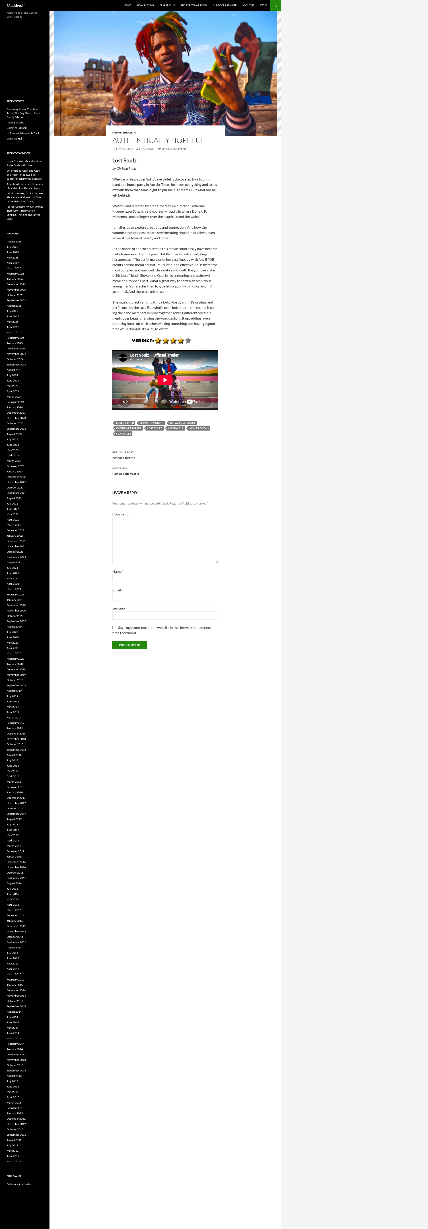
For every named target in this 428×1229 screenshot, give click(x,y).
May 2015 (13, 963)
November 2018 (16, 739)
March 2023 (14, 460)
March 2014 (14, 1038)
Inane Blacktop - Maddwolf (22, 161)
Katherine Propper (128, 428)
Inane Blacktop (15, 122)
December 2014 (16, 990)
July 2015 (12, 952)
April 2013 (13, 1097)
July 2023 (12, 439)
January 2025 (15, 343)
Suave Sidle (123, 433)
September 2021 (16, 557)
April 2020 (13, 648)
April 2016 (13, 904)
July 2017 (12, 824)
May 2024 (13, 386)
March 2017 (14, 845)
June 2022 (13, 509)
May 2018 (13, 771)
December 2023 (16, 412)
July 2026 (12, 246)
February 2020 (15, 658)
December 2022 (16, 476)
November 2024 (16, 353)
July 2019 (12, 696)
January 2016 (15, 920)
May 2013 (13, 1092)
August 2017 (14, 819)
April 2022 (13, 519)
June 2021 (13, 573)
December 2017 (16, 797)
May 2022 (13, 514)
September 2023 (16, 428)
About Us (248, 5)
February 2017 (15, 851)
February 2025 (15, 337)
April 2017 (13, 840)
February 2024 (15, 402)
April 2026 (13, 263)
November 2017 (16, 803)
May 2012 (13, 1150)
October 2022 (15, 487)
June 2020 (13, 637)
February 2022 (15, 530)
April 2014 (13, 1033)
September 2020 (16, 621)
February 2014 (15, 1043)
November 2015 (16, 931)
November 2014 (16, 995)
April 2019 (13, 712)
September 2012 (16, 1134)
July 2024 (12, 375)
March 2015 (14, 974)
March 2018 (14, 781)
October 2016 (15, 872)
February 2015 (15, 979)
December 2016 (16, 862)
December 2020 (16, 605)
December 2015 (16, 926)
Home (127, 5)
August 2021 (14, 562)
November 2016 (16, 867)
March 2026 (14, 268)
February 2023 (15, 466)
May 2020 (13, 642)
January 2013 (15, 1113)
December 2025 (16, 284)
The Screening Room (194, 5)
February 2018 (15, 787)
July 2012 (12, 1145)
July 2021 (12, 567)
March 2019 (14, 717)
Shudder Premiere (225, 5)
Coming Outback (17, 127)
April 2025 (13, 327)
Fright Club (167, 5)
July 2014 (12, 1017)
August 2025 (14, 305)
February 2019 (15, 722)
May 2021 (13, 578)
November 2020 (16, 610)
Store (263, 5)
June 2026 (13, 252)
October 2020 (15, 616)
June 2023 (13, 444)
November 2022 (16, 482)
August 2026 (14, 241)
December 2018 (16, 733)
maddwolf (147, 148)
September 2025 (16, 300)
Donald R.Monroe (152, 422)
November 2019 (16, 674)
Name (117, 571)
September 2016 (16, 878)
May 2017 (13, 835)
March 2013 (14, 1102)
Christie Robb (125, 422)
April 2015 (13, 968)
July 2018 (12, 760)
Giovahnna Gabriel (182, 422)
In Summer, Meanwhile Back (23, 133)
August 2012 (14, 1140)
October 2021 (15, 551)
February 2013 (15, 1108)
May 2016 (13, 899)
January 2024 (15, 407)
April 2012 (13, 1156)
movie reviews (199, 428)
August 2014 (14, 1011)
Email (117, 590)
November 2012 (16, 1124)
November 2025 (16, 289)
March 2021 (14, 589)
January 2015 (15, 985)
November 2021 (16, 546)
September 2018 (16, 749)
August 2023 (14, 434)
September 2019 (16, 685)
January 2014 (15, 1049)
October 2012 (15, 1129)
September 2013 (16, 1070)
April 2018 (13, 776)
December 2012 (16, 1118)
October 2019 (15, 680)
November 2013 (16, 1059)
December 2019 (16, 669)
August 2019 (14, 690)
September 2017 (16, 813)
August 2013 (14, 1075)
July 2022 (12, 503)
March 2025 (14, 332)
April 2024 (13, 391)
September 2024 (16, 364)
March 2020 (14, 653)
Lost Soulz (154, 428)
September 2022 (16, 492)
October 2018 (15, 744)
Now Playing (145, 5)
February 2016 (15, 915)
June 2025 (13, 316)
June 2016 (13, 894)
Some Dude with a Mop (20, 165)
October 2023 (15, 423)
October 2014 (15, 1001)
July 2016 (12, 888)
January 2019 (15, 728)
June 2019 (13, 701)
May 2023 (13, 450)
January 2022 (15, 535)
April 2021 (13, 583)
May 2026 (13, 257)
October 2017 (15, 808)
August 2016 (14, 883)
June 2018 (13, 765)
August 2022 (14, 498)
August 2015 (14, 947)
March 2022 (14, 525)
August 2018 (14, 755)
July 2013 (12, 1081)
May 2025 (13, 321)
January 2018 (15, 792)
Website (118, 609)
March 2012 (14, 1161)
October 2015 (15, 936)
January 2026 (15, 279)
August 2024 (14, 369)
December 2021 (16, 541)
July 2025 (12, 311)
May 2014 (13, 1027)
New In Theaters (124, 132)
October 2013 (15, 1065)
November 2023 (16, 418)
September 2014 (16, 1006)
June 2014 (13, 1022)
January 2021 (15, 599)
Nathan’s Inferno (123, 455)
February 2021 (15, 594)
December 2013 (16, 1054)
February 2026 (15, 273)
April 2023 (13, 455)
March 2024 (14, 396)
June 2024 (13, 380)
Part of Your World (125, 471)
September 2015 (16, 942)
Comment (121, 514)
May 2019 (13, 706)
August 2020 (14, 626)
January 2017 (15, 856)
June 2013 (13, 1086)
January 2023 (15, 471)
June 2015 (13, 958)
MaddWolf (175, 428)
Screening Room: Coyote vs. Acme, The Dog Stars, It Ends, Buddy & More (23, 113)
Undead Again (32, 188)
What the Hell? (15, 138)
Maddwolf (16, 5)
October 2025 (15, 295)
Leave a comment (174, 148)
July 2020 (12, 632)
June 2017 (13, 829)
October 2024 (15, 359)
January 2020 (15, 664)
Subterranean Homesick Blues (24, 178)
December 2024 (16, 348)
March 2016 (14, 910)
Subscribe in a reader (19, 1184)
